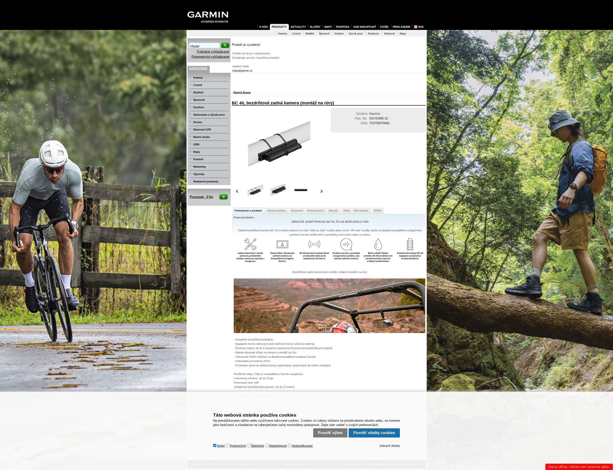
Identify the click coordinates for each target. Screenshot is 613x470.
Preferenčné (238, 445)
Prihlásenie (401, 26)
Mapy (196, 151)
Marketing (199, 166)
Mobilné (198, 92)
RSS (421, 26)
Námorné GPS (202, 129)
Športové (199, 99)
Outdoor (198, 107)
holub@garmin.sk (242, 70)
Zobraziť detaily (390, 445)
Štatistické (257, 445)
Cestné (197, 85)
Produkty (279, 26)
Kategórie (198, 69)
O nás (263, 26)
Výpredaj (198, 174)
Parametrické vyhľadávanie (210, 56)
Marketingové (278, 445)
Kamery (198, 77)
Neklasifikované (302, 445)
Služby (315, 26)
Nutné (221, 445)
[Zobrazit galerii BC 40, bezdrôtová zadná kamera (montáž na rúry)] (279, 179)
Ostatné (198, 159)
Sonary (197, 122)
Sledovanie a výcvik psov (209, 114)
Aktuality (298, 26)
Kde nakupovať (364, 26)
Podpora (342, 26)
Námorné (389, 33)
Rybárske (373, 33)
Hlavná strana (242, 92)
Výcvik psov (356, 33)
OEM (196, 144)
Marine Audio (201, 137)
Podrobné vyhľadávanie (213, 51)
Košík (384, 26)
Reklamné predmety (205, 181)
